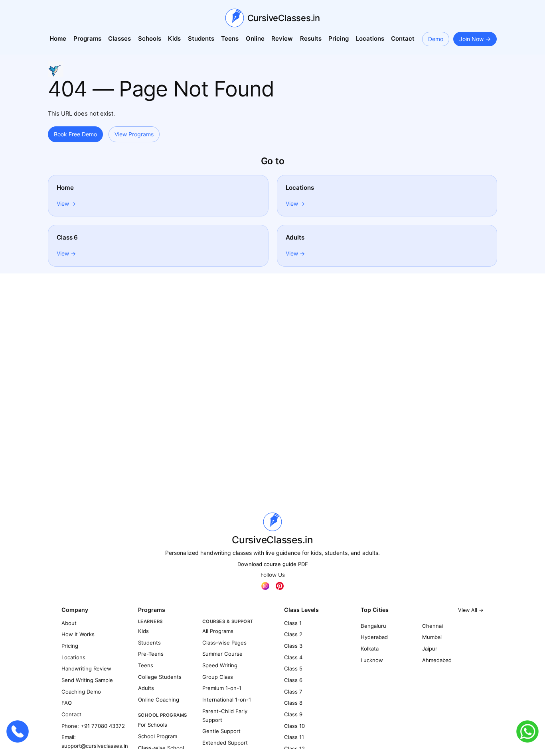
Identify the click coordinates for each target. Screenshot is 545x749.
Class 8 (293, 703)
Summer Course (222, 654)
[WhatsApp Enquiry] (527, 731)
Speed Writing (219, 665)
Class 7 (293, 691)
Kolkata (370, 648)
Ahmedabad (437, 660)
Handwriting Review (86, 668)
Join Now (471, 38)
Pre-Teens (151, 654)
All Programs (217, 631)
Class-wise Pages (224, 642)
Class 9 (293, 714)
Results (311, 38)
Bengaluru (373, 626)
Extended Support (225, 742)
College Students (160, 677)
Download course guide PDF (272, 564)
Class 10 (294, 726)
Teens (230, 38)
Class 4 (293, 657)
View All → (471, 610)
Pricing (338, 38)
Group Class (217, 677)
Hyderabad (374, 637)
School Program (157, 736)
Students (201, 38)
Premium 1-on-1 (221, 688)
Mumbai (432, 637)
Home (57, 38)
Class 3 (293, 646)
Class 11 (294, 737)
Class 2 (293, 634)
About (69, 623)
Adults (146, 688)
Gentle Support (221, 731)
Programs (87, 38)
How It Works (78, 634)
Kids (174, 38)
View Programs (134, 134)
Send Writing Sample (87, 680)
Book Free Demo (75, 134)
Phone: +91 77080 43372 (93, 726)
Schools (149, 38)
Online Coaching (158, 699)
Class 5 (293, 668)
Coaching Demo (81, 691)
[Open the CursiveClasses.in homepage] (272, 521)
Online (255, 38)
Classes (119, 38)
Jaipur (429, 648)
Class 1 (293, 623)
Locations (370, 38)
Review (282, 38)
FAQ (66, 703)
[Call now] (17, 731)
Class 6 (293, 680)
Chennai (432, 626)
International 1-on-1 (226, 699)
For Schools (152, 724)
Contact (403, 38)
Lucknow (372, 660)
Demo (435, 38)
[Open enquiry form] (55, 69)
